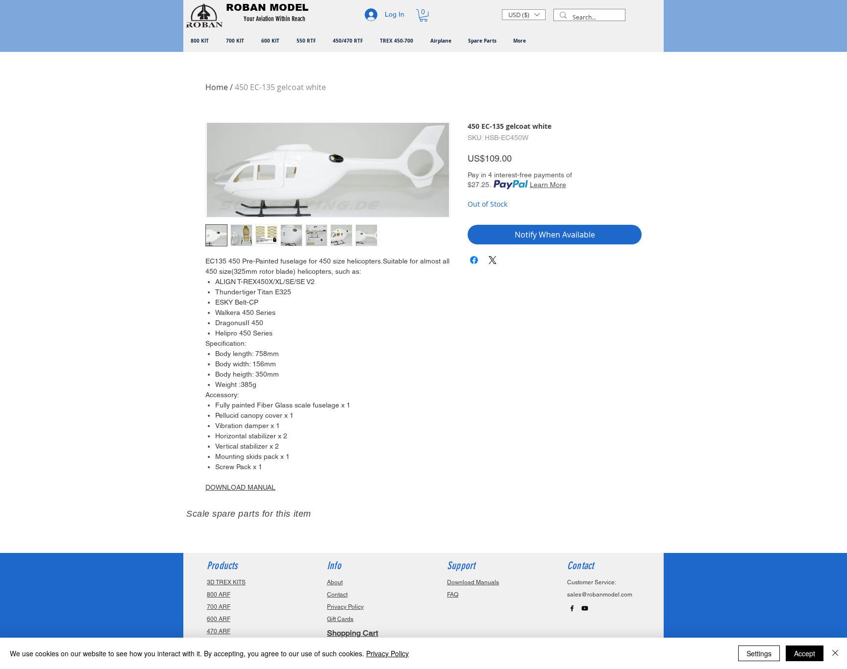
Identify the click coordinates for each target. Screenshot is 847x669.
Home (216, 87)
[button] (276, 19)
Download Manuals (473, 582)
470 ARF (218, 631)
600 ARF (218, 619)
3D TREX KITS (226, 582)
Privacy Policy (387, 653)
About (335, 582)
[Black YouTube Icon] (585, 608)
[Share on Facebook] (474, 260)
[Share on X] (492, 260)
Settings (759, 653)
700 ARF (218, 606)
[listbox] (524, 14)
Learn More (548, 185)
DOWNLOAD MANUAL (240, 487)
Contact (337, 594)
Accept (804, 653)
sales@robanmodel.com (599, 594)
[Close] (835, 653)
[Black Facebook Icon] (572, 608)
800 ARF (218, 594)
